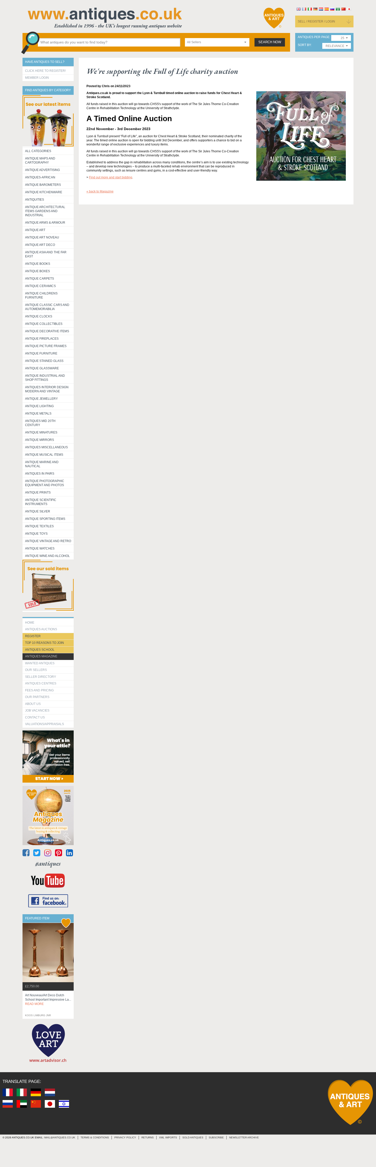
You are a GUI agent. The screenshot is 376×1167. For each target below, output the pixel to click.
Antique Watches (39, 548)
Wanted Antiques (39, 663)
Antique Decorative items (47, 331)
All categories (38, 151)
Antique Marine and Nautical (42, 464)
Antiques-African (40, 177)
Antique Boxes (37, 271)
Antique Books (37, 264)
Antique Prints (38, 492)
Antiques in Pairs (39, 473)
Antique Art (35, 230)
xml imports (168, 1137)
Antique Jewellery (41, 399)
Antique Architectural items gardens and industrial (45, 211)
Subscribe (216, 1137)
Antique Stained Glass (44, 361)
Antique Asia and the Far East (46, 254)
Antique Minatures (41, 432)
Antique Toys (36, 533)
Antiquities (34, 199)
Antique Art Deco (40, 245)
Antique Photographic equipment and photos (44, 483)
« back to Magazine (100, 191)
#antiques (48, 863)
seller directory (40, 677)
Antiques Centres (40, 683)
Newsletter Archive (244, 1137)
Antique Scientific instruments (40, 502)
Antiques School (39, 649)
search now (269, 42)
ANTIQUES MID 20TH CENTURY (40, 423)
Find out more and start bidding (110, 177)
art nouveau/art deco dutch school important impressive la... (48, 999)
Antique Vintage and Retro (48, 541)
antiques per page (313, 37)
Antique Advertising (42, 170)
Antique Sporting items (45, 519)
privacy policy (125, 1137)
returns (147, 1137)
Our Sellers (36, 670)
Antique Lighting (39, 406)
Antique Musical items (44, 454)
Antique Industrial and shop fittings (45, 378)
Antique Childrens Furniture (41, 295)
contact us (35, 717)
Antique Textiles (39, 526)
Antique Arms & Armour (45, 222)
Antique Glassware (42, 368)
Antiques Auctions (41, 629)
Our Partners (37, 697)
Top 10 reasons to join (44, 643)
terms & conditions (95, 1137)
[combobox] (217, 42)
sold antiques (192, 1137)
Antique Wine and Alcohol (47, 556)
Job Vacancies (37, 710)
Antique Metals (38, 413)
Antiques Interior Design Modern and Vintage (47, 389)
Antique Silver (37, 511)
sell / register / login (316, 21)
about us (33, 704)
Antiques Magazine (41, 656)
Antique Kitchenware (43, 192)
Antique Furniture (41, 353)
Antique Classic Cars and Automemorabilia (47, 307)
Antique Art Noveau (42, 237)
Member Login (37, 77)
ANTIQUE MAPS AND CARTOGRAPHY (40, 160)
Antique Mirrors (39, 440)
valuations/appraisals (44, 724)
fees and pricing (39, 690)
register (33, 636)
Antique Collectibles (43, 324)
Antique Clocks (38, 316)
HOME (29, 622)
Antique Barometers (43, 185)
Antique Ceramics (40, 286)
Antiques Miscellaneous (46, 447)
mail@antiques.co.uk (59, 1137)
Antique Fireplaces (42, 338)
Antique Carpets (39, 278)
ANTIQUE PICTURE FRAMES (46, 346)
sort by (304, 45)
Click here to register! (45, 71)
